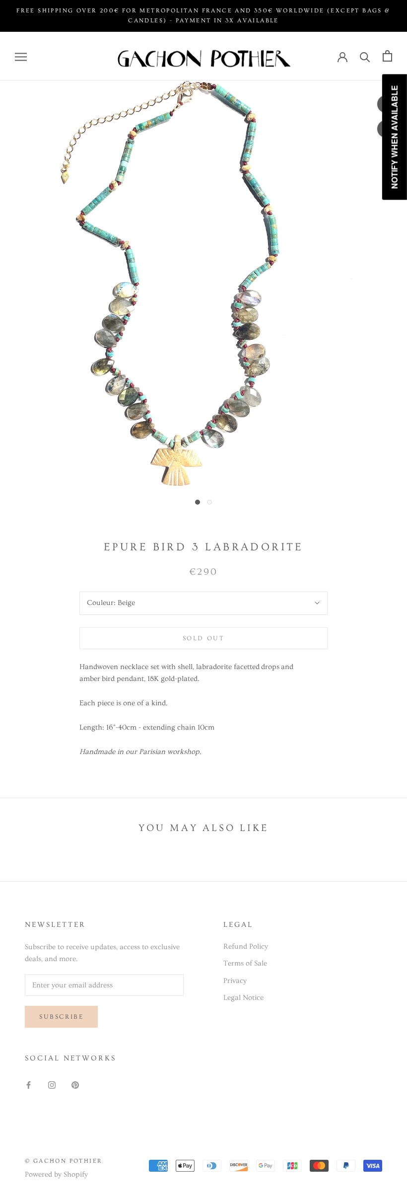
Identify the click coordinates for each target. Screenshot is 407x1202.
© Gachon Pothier (63, 1161)
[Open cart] (387, 56)
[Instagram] (52, 1084)
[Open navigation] (21, 56)
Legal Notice (243, 997)
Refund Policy (245, 946)
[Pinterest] (75, 1084)
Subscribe (61, 1016)
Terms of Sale (245, 963)
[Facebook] (28, 1084)
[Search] (365, 56)
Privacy (235, 981)
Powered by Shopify (56, 1174)
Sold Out (204, 638)
